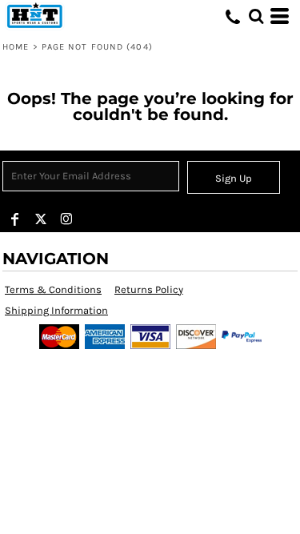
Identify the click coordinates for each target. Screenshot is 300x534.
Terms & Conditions (53, 289)
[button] (256, 16)
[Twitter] (41, 219)
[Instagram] (66, 219)
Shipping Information (56, 310)
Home (15, 47)
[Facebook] (15, 219)
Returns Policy (148, 289)
